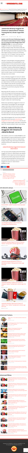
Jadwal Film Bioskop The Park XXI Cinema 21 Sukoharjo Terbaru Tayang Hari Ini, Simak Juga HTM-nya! (17, 419)
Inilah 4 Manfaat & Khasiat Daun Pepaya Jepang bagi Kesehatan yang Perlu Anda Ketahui (16, 340)
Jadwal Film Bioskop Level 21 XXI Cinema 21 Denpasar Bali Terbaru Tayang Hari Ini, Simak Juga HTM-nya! (17, 379)
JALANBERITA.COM (21, 443)
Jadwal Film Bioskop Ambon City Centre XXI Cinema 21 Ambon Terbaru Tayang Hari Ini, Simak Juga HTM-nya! (9, 175)
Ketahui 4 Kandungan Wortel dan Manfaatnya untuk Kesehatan (15, 329)
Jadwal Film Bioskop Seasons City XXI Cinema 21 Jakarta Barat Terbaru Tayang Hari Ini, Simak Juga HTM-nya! (17, 407)
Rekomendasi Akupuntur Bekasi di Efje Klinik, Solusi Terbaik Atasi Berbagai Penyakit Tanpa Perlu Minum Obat (17, 367)
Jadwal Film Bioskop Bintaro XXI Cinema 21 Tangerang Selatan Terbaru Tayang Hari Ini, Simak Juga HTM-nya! (17, 425)
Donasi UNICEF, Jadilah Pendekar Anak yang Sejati (13, 205)
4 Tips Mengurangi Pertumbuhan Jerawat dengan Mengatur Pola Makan (16, 356)
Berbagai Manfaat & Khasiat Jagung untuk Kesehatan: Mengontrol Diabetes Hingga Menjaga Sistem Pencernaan (17, 335)
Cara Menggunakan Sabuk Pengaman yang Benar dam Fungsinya (17, 323)
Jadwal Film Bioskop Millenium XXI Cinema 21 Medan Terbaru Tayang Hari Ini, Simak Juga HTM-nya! (17, 413)
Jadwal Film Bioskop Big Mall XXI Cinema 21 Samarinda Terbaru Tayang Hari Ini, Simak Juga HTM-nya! (12, 263)
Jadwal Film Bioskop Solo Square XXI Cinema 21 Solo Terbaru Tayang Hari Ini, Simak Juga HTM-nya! (17, 396)
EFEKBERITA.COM (12, 443)
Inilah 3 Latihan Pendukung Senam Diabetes (17, 361)
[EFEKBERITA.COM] (14, 4)
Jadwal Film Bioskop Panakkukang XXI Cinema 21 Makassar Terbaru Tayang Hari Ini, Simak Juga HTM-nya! (17, 431)
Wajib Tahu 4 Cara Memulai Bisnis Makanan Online (17, 318)
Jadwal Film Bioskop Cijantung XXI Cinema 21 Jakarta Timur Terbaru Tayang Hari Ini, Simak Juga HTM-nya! (13, 305)
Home (2, 9)
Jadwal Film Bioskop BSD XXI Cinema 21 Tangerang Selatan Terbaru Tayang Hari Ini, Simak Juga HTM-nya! (17, 401)
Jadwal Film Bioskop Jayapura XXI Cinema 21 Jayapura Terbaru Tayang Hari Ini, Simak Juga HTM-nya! (13, 284)
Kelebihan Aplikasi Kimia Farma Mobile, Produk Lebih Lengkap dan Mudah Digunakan (17, 390)
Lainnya (6, 9)
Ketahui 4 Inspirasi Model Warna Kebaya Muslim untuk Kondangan (16, 351)
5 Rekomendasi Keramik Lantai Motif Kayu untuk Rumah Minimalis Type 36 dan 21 (16, 346)
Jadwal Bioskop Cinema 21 (8, 169)
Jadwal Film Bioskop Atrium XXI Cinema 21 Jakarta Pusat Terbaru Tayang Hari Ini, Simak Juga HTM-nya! (19, 182)
